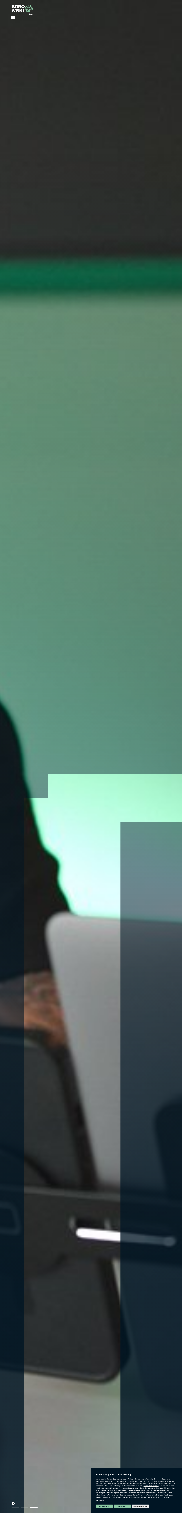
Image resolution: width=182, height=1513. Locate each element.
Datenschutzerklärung (151, 1486)
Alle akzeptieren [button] (104, 1506)
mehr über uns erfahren (89, 973)
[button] (15, 1507)
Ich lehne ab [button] (122, 1506)
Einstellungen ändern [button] (140, 1506)
